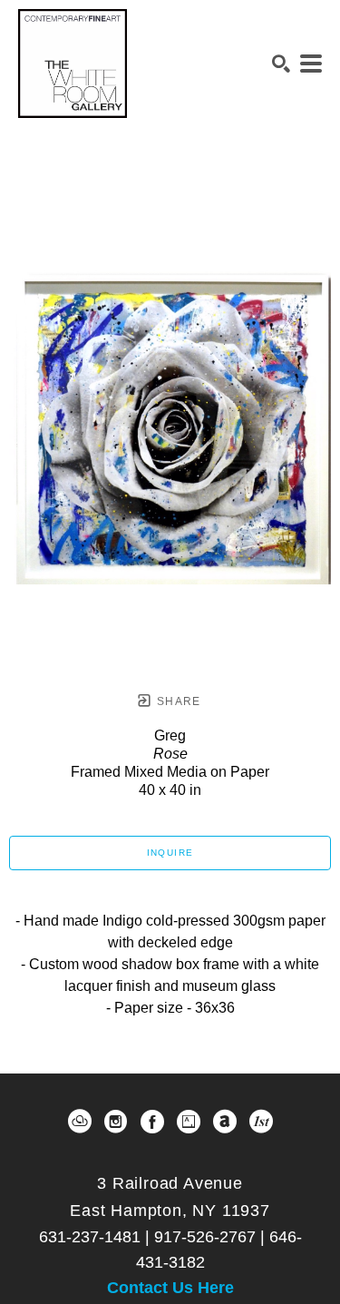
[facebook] (152, 1121)
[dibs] (261, 1121)
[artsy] (188, 1121)
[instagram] (116, 1121)
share (177, 701)
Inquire (170, 853)
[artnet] (225, 1121)
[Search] (281, 63)
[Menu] (311, 63)
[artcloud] (80, 1121)
